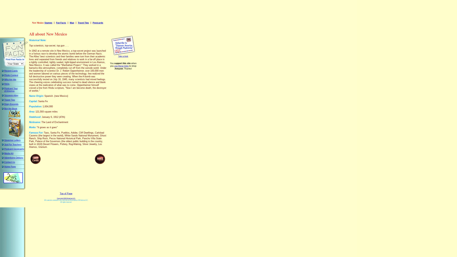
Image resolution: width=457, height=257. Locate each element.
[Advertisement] (67, 10)
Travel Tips (9, 100)
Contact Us (9, 162)
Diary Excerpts (11, 104)
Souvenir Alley (11, 95)
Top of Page (66, 193)
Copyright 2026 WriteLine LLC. (66, 198)
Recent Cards (11, 71)
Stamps (48, 23)
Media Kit (8, 153)
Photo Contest (11, 75)
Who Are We (10, 79)
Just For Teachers (12, 144)
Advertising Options (13, 158)
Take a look (123, 56)
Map (72, 23)
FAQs (6, 84)
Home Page (10, 166)
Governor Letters (12, 140)
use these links (121, 66)
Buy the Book (10, 108)
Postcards (98, 23)
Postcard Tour (11, 89)
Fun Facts (61, 23)
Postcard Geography (14, 149)
